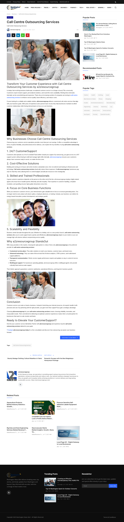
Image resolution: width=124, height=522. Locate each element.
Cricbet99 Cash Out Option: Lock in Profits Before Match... (42, 417)
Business (14, 14)
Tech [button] (81, 7)
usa (111, 106)
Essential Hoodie (105, 114)
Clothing (100, 95)
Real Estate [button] (90, 7)
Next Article (48, 355)
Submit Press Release (42, 2)
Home (27, 7)
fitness (100, 99)
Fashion (86, 95)
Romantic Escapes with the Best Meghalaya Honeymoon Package (58, 359)
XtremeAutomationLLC (97, 103)
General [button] (101, 7)
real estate (87, 110)
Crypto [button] (54, 7)
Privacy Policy (16, 2)
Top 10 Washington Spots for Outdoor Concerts (99, 48)
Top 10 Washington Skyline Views (94, 42)
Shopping (108, 99)
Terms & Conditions (109, 517)
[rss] (9, 492)
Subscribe (113, 486)
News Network (31, 2)
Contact (9, 2)
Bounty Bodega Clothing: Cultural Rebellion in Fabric (25, 358)
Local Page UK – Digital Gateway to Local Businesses (68, 443)
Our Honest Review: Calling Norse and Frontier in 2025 (106, 24)
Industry (95, 106)
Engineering (87, 106)
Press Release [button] (35, 7)
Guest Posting (54, 2)
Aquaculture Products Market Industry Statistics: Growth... (16, 404)
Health (93, 95)
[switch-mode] (115, 2)
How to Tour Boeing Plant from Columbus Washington (97, 35)
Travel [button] (46, 7)
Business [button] (64, 7)
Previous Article (37, 355)
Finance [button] (73, 7)
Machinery (104, 106)
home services (107, 110)
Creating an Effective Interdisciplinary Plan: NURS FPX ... (68, 480)
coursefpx (60, 484)
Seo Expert (87, 114)
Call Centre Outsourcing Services (22, 345)
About (23, 2)
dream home (96, 110)
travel (107, 95)
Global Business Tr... (12, 409)
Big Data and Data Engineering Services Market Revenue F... (17, 429)
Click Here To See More (69, 337)
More (109, 7)
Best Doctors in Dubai (90, 99)
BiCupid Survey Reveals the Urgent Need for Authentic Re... (105, 75)
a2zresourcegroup (24, 372)
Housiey (95, 114)
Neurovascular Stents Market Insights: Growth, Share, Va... (43, 430)
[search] (115, 7)
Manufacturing (111, 103)
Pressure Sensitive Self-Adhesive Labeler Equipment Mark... (67, 404)
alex (33, 421)
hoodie (86, 103)
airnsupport (99, 27)
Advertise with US (64, 2)
